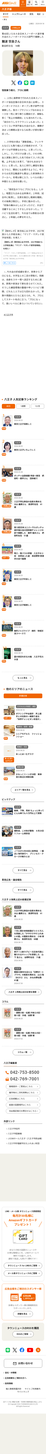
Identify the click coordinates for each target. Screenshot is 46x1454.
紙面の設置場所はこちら (20, 1105)
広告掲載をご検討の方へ (15, 1378)
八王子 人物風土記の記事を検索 (22, 992)
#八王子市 (8, 315)
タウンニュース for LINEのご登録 (22, 1265)
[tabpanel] (23, 63)
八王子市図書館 (15, 1134)
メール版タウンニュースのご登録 (22, 1273)
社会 (39, 14)
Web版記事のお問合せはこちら (23, 1111)
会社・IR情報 (10, 1373)
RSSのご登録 (22, 1334)
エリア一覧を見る (22, 790)
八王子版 (7, 9)
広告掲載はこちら (17, 1099)
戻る (5, 19)
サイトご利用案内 (32, 1389)
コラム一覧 (22, 1052)
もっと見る (22, 678)
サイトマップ (23, 1392)
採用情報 (9, 1383)
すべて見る (22, 870)
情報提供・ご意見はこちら (21, 1086)
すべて (5, 14)
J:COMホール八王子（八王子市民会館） (25, 1138)
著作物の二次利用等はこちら (22, 1092)
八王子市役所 (14, 1129)
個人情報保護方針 (13, 1389)
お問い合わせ (25, 1363)
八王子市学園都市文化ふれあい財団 (23, 1143)
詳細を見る (22, 1314)
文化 (31, 14)
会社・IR (29, 4)
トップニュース (19, 14)
